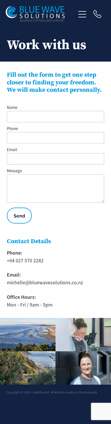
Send (19, 215)
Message (14, 171)
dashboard (41, 392)
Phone (12, 128)
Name (12, 107)
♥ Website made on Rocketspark (74, 392)
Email (12, 149)
